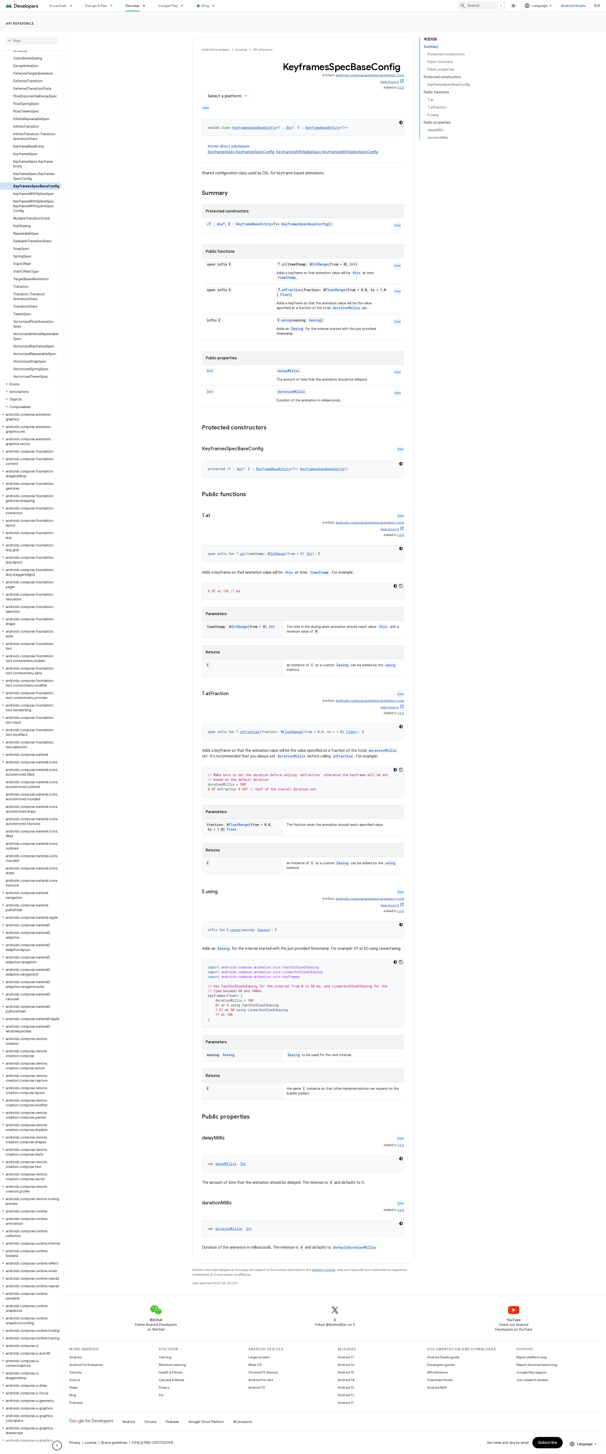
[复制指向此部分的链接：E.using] (222, 892)
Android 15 (346, 1372)
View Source (389, 82)
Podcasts (76, 1402)
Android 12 (346, 1395)
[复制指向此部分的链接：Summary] (232, 193)
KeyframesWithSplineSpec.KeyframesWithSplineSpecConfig (327, 152)
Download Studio (440, 1380)
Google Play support (532, 1372)
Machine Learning (172, 1365)
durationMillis (346, 308)
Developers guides (441, 1365)
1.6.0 (400, 88)
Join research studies (532, 1380)
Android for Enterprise (85, 1365)
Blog (205, 6)
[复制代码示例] (401, 586)
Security (75, 1372)
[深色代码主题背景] (401, 122)
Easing (315, 320)
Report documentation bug (537, 1365)
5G (161, 1395)
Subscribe (547, 1442)
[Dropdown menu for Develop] (146, 5)
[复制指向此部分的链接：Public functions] (252, 495)
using (286, 320)
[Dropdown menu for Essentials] (73, 5)
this (356, 272)
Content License (323, 1270)
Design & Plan (96, 6)
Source (74, 1380)
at (284, 264)
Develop (133, 6)
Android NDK (437, 1387)
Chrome (150, 1422)
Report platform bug (532, 1357)
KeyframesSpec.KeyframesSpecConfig (241, 152)
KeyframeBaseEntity (323, 127)
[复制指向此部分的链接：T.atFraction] (233, 694)
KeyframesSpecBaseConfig (254, 127)
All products (242, 1422)
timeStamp (287, 277)
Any (289, 127)
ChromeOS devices (263, 1372)
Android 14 (346, 1380)
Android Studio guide (443, 1357)
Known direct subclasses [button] (293, 149)
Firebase (172, 1422)
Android (75, 1357)
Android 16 (346, 1365)
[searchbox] (32, 41)
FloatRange (335, 290)
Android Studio (573, 6)
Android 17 (346, 1357)
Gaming (165, 1357)
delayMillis (288, 371)
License (91, 1443)
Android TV (256, 1387)
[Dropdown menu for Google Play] (184, 5)
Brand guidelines (114, 1443)
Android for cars (260, 1380)
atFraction (292, 290)
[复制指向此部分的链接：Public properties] (256, 1117)
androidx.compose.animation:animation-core (370, 75)
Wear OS (255, 1365)
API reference (20, 23)
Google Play (168, 6)
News (73, 1387)
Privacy (164, 1387)
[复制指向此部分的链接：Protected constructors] (272, 428)
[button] (31, 384)
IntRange (320, 264)
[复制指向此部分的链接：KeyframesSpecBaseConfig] (268, 449)
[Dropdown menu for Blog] (215, 5)
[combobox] (481, 5)
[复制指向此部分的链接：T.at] (215, 516)
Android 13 (346, 1387)
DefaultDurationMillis (354, 1247)
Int (352, 264)
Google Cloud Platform (206, 1422)
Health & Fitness (170, 1372)
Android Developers (215, 50)
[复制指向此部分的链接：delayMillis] (229, 1138)
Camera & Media (171, 1380)
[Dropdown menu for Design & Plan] (113, 5)
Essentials (58, 6)
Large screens (258, 1357)
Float (285, 294)
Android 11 (346, 1402)
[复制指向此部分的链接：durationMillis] (236, 1203)
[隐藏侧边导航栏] (57, 1445)
